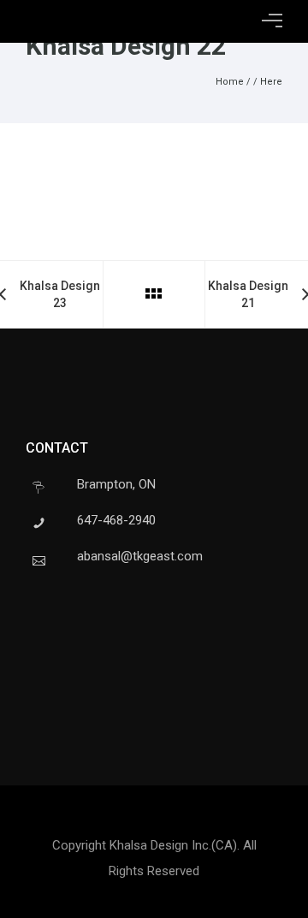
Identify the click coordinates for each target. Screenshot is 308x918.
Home (230, 81)
